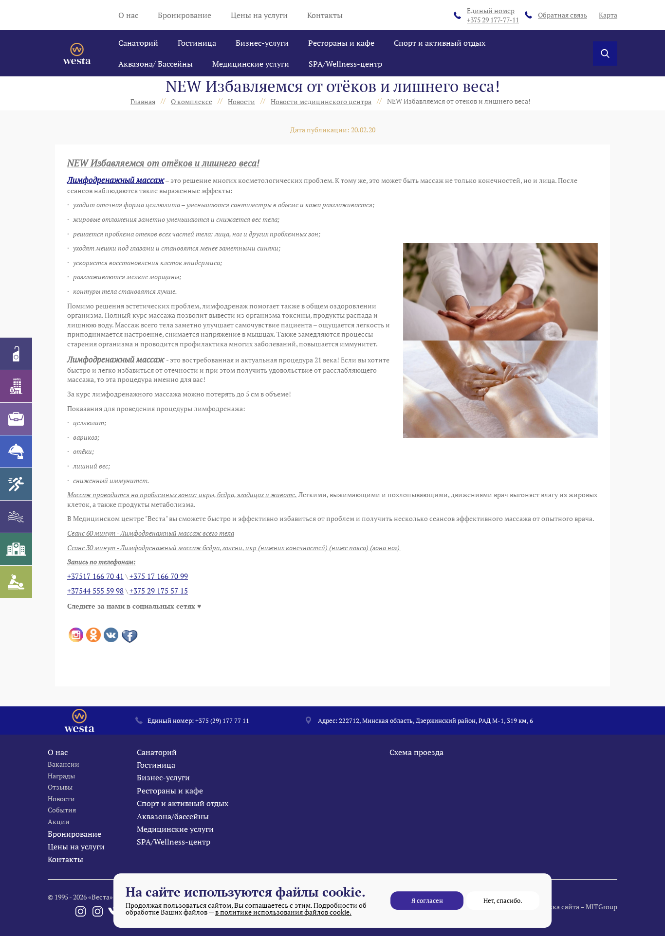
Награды (61, 775)
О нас (128, 15)
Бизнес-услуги (262, 42)
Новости (61, 798)
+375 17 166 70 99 (158, 576)
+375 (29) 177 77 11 (222, 720)
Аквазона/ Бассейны (155, 63)
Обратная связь (562, 14)
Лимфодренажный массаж (115, 179)
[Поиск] (605, 53)
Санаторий (138, 42)
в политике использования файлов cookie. (283, 912)
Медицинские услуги (250, 63)
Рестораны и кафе (341, 42)
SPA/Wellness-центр (345, 63)
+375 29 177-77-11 (493, 15)
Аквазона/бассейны (173, 816)
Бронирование (184, 15)
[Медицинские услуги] (16, 549)
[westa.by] (77, 53)
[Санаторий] (16, 354)
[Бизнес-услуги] (16, 419)
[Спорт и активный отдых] (16, 484)
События (62, 809)
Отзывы (60, 787)
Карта (608, 14)
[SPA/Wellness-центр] (16, 582)
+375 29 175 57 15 (158, 590)
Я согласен (427, 900)
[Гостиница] (16, 386)
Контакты (325, 15)
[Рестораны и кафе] (16, 451)
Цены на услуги (259, 15)
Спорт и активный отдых (439, 42)
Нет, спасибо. (502, 900)
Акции (59, 821)
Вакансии (63, 764)
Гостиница (197, 42)
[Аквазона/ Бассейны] (16, 517)
